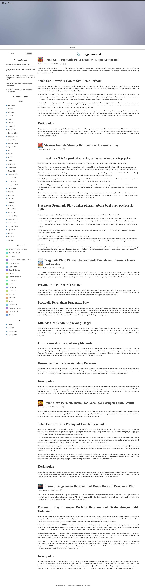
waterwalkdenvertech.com (117, 495)
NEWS (11, 284)
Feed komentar (12, 331)
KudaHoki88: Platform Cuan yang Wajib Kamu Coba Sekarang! (19, 90)
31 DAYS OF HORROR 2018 (18, 249)
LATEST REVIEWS (15, 277)
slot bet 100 (12, 291)
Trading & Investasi (15, 308)
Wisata (11, 315)
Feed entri (11, 327)
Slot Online (12, 297)
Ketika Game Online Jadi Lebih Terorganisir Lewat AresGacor (20, 70)
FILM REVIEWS (14, 263)
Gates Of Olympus (14, 270)
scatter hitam (13, 287)
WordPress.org (12, 334)
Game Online (13, 266)
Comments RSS (76, 585)
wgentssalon (41, 131)
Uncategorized (13, 311)
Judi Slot (11, 273)
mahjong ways (13, 280)
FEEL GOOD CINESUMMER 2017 (19, 259)
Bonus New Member (15, 253)
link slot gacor (110, 68)
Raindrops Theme (85, 585)
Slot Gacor (12, 294)
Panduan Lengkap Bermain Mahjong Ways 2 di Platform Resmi (19, 84)
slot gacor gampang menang (107, 272)
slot (135, 411)
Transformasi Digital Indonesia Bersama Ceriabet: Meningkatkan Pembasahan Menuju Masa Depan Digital (20, 77)
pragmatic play (75, 193)
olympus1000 (135, 472)
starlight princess (14, 304)
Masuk (10, 324)
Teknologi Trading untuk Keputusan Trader (18, 64)
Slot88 (11, 301)
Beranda (72, 47)
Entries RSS (67, 585)
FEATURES (12, 256)
